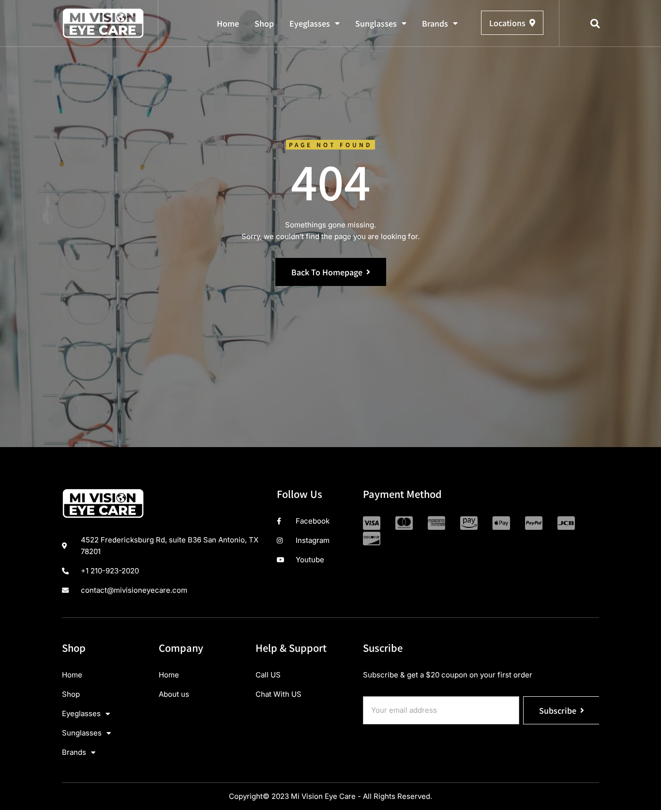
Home (228, 23)
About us (174, 694)
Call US (268, 674)
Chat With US (278, 694)
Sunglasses (376, 23)
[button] (595, 24)
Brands (435, 23)
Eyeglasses (309, 23)
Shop (264, 23)
